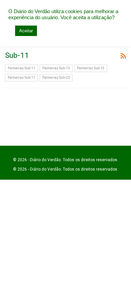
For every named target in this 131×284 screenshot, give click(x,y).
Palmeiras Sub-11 (21, 68)
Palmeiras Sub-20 (56, 77)
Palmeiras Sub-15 (90, 68)
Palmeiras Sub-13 (56, 68)
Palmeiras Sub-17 (21, 77)
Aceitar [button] (26, 30)
